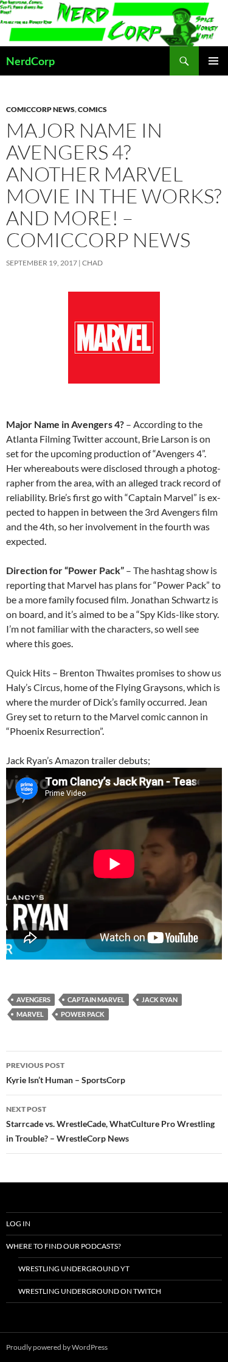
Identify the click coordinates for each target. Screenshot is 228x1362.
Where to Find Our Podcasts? (63, 1246)
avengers (33, 999)
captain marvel (96, 999)
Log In (18, 1223)
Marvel (30, 1014)
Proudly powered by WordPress (57, 1347)
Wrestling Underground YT (74, 1268)
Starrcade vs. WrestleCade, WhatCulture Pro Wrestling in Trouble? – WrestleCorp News (110, 1123)
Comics (92, 109)
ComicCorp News (40, 109)
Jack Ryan (160, 999)
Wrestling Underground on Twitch (89, 1291)
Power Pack (83, 1014)
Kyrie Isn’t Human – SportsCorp (65, 1073)
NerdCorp (30, 61)
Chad (92, 262)
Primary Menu (213, 60)
